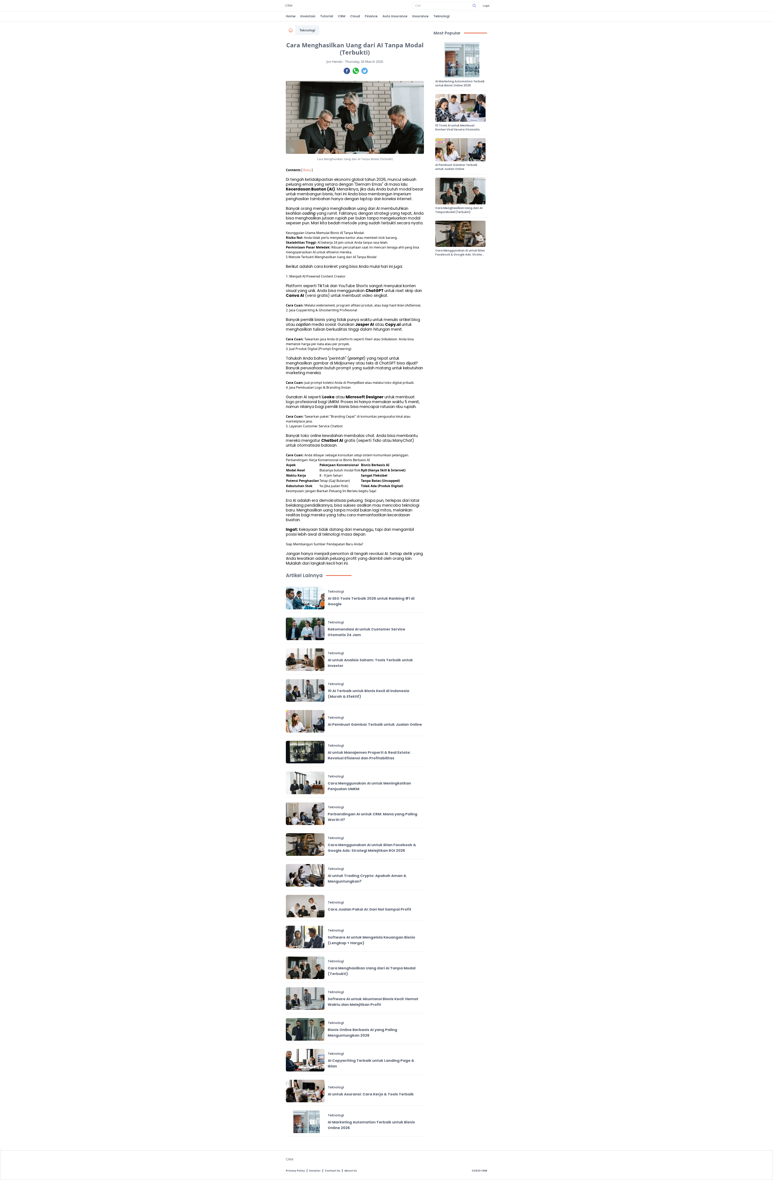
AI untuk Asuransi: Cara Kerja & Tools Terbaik (371, 1094)
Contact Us (332, 1170)
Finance (371, 16)
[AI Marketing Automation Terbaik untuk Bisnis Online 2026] (305, 1122)
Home (291, 16)
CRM (341, 16)
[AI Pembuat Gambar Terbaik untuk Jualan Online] (305, 721)
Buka (307, 170)
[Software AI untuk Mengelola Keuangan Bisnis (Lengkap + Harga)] (305, 937)
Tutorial (326, 16)
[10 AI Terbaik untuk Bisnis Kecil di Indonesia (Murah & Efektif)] (305, 690)
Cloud (355, 16)
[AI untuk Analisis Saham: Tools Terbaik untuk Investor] (305, 659)
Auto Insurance (394, 16)
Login (486, 5)
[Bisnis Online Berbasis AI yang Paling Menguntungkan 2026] (305, 1029)
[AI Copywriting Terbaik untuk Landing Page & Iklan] (305, 1060)
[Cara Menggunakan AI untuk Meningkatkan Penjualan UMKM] (305, 783)
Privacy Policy (295, 1170)
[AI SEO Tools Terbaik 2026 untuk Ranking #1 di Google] (305, 598)
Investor (315, 1170)
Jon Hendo (334, 61)
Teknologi (441, 16)
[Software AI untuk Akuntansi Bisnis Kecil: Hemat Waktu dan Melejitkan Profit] (305, 998)
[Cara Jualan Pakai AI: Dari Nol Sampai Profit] (305, 906)
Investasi (307, 16)
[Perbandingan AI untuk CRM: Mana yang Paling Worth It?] (305, 813)
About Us (350, 1170)
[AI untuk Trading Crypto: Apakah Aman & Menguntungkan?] (305, 875)
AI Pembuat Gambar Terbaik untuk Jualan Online (375, 724)
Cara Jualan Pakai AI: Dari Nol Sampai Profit (369, 909)
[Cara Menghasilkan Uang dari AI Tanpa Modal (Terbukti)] (305, 967)
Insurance (420, 16)
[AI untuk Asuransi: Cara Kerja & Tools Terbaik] (305, 1091)
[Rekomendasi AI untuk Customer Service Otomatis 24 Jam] (305, 629)
